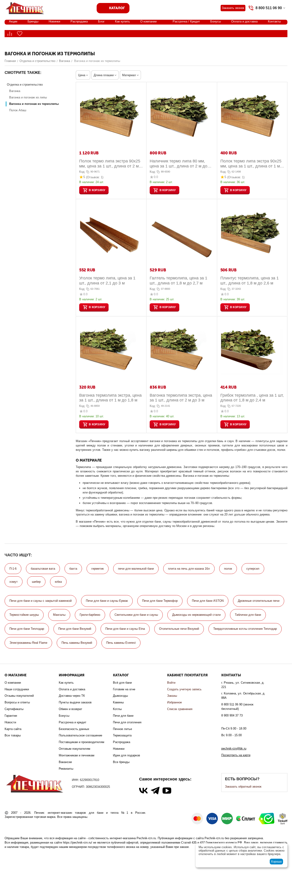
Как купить (122, 21)
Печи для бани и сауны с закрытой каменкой (40, 600)
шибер (36, 581)
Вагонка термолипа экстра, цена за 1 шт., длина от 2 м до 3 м (181, 398)
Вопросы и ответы (17, 702)
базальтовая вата (43, 568)
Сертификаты (14, 709)
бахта (73, 568)
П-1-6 (13, 568)
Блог (101, 21)
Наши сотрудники (17, 689)
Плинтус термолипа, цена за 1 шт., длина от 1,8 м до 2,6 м (249, 280)
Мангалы (59, 614)
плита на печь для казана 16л (189, 568)
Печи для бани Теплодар (26, 628)
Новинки (54, 21)
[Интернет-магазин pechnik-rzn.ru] (26, 7)
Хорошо (276, 861)
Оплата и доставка (244, 21)
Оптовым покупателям (74, 748)
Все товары (13, 735)
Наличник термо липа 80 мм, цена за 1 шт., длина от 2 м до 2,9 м (178, 164)
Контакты (274, 21)
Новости (10, 722)
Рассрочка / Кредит (186, 21)
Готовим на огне (124, 689)
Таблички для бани (248, 614)
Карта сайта (13, 729)
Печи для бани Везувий (74, 628)
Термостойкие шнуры (24, 614)
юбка (58, 581)
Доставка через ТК (72, 695)
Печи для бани (123, 715)
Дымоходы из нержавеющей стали (196, 614)
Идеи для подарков (126, 755)
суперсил (252, 568)
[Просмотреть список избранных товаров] (20, 33)
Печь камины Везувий (77, 642)
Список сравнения (179, 709)
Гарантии (11, 715)
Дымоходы (120, 695)
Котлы (117, 709)
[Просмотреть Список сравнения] (9, 33)
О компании (148, 21)
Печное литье (122, 729)
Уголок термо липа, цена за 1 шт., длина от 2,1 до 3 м (107, 280)
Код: (82, 171)
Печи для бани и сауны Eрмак (107, 600)
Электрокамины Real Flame (28, 642)
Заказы (172, 695)
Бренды (33, 21)
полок (228, 568)
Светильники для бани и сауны (136, 614)
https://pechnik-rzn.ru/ (77, 842)
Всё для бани (122, 682)
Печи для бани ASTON (208, 600)
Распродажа (79, 21)
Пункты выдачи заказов (75, 702)
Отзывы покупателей (19, 695)
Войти (171, 682)
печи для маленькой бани (136, 568)
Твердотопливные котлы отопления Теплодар (245, 628)
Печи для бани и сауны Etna (125, 628)
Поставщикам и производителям (81, 742)
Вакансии (65, 762)
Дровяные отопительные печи (258, 600)
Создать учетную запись (184, 689)
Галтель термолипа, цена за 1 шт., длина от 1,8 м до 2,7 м (178, 280)
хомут (13, 581)
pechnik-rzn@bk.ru (233, 748)
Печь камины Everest (121, 642)
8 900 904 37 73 (232, 715)
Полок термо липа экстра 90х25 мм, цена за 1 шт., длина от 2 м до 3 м (109, 164)
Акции (13, 21)
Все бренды (121, 762)
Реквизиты (66, 768)
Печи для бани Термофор (160, 600)
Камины (118, 702)
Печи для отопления (127, 722)
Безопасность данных (74, 729)
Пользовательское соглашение (80, 735)
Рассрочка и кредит (72, 722)
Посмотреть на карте (235, 755)
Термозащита (122, 735)
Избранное (174, 702)
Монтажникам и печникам (76, 755)
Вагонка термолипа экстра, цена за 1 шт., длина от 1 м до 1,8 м (110, 398)
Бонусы (215, 21)
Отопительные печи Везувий (179, 628)
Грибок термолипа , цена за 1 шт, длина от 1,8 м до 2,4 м (252, 398)
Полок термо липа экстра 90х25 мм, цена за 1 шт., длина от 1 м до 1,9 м (250, 164)
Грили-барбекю (90, 614)
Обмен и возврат (70, 709)
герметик (97, 568)
